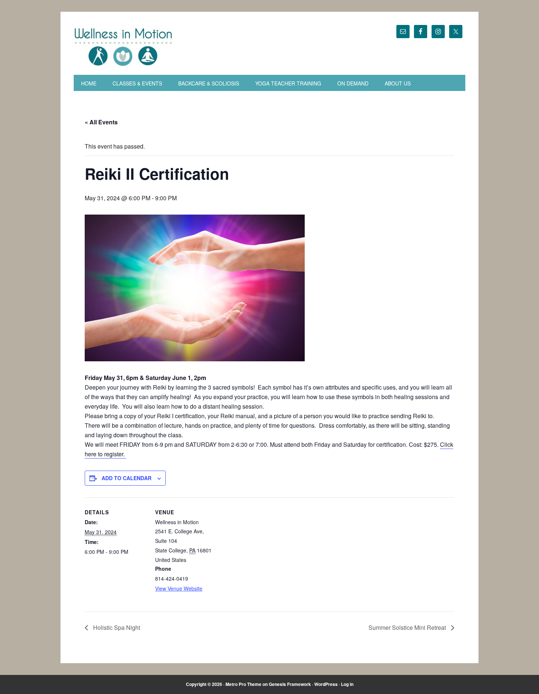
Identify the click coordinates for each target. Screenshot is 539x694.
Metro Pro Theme (243, 684)
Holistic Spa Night (116, 627)
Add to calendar (126, 478)
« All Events (101, 122)
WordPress (326, 684)
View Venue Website (178, 588)
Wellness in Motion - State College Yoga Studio (140, 47)
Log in (347, 684)
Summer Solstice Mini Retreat (407, 627)
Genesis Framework (290, 684)
